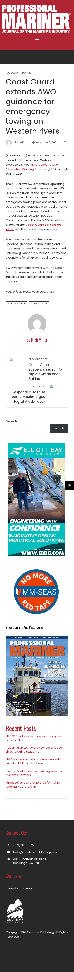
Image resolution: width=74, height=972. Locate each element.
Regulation (40, 303)
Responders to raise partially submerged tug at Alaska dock (28, 394)
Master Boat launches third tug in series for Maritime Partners (36, 773)
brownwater (17, 303)
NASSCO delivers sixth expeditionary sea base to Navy (34, 738)
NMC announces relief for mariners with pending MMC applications (33, 761)
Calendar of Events (19, 888)
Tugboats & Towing (19, 73)
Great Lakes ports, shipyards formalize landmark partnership (33, 784)
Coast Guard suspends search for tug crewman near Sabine (46, 369)
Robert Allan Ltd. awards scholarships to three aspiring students (34, 750)
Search (11, 421)
